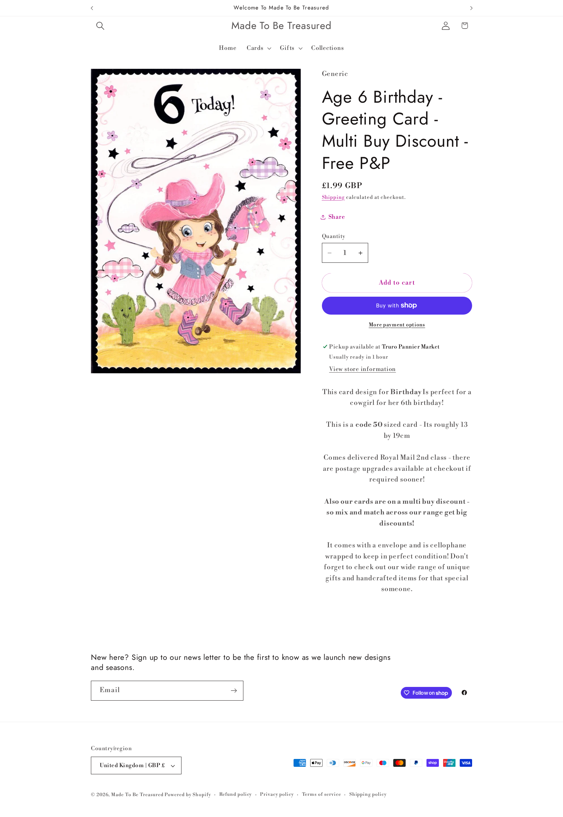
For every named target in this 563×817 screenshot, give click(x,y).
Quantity (333, 236)
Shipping (333, 197)
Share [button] (336, 217)
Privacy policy (277, 794)
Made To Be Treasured (137, 795)
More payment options (397, 325)
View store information (362, 369)
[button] (100, 25)
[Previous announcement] (92, 8)
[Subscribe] (233, 691)
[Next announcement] (471, 8)
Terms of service (321, 794)
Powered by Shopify (188, 795)
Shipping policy (368, 794)
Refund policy (235, 794)
